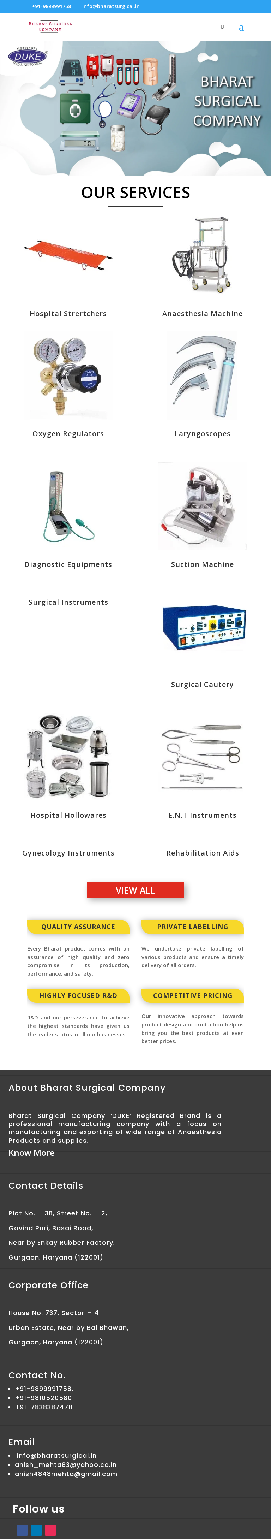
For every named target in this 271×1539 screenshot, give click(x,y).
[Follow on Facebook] (22, 1530)
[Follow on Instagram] (50, 1530)
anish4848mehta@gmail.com (66, 1473)
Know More (31, 1152)
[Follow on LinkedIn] (36, 1530)
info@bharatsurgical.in (57, 1455)
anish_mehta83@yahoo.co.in (66, 1464)
